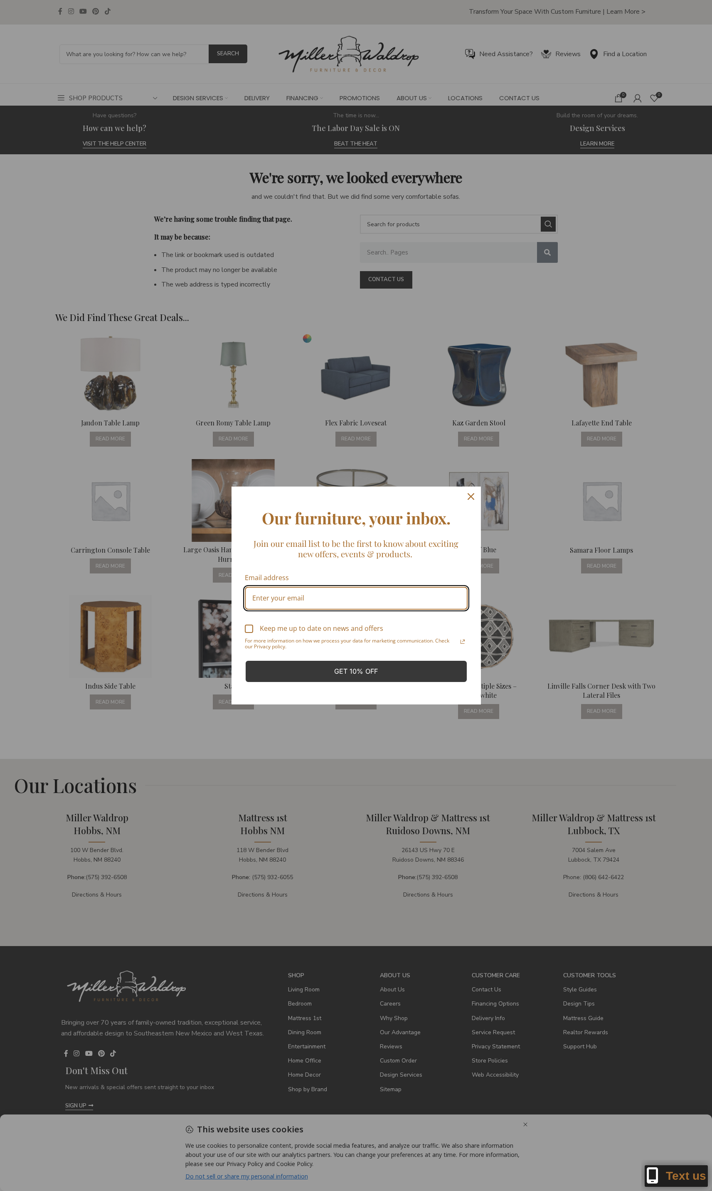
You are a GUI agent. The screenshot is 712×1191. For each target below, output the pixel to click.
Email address (267, 577)
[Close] (471, 497)
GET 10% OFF (356, 671)
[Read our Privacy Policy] (463, 642)
